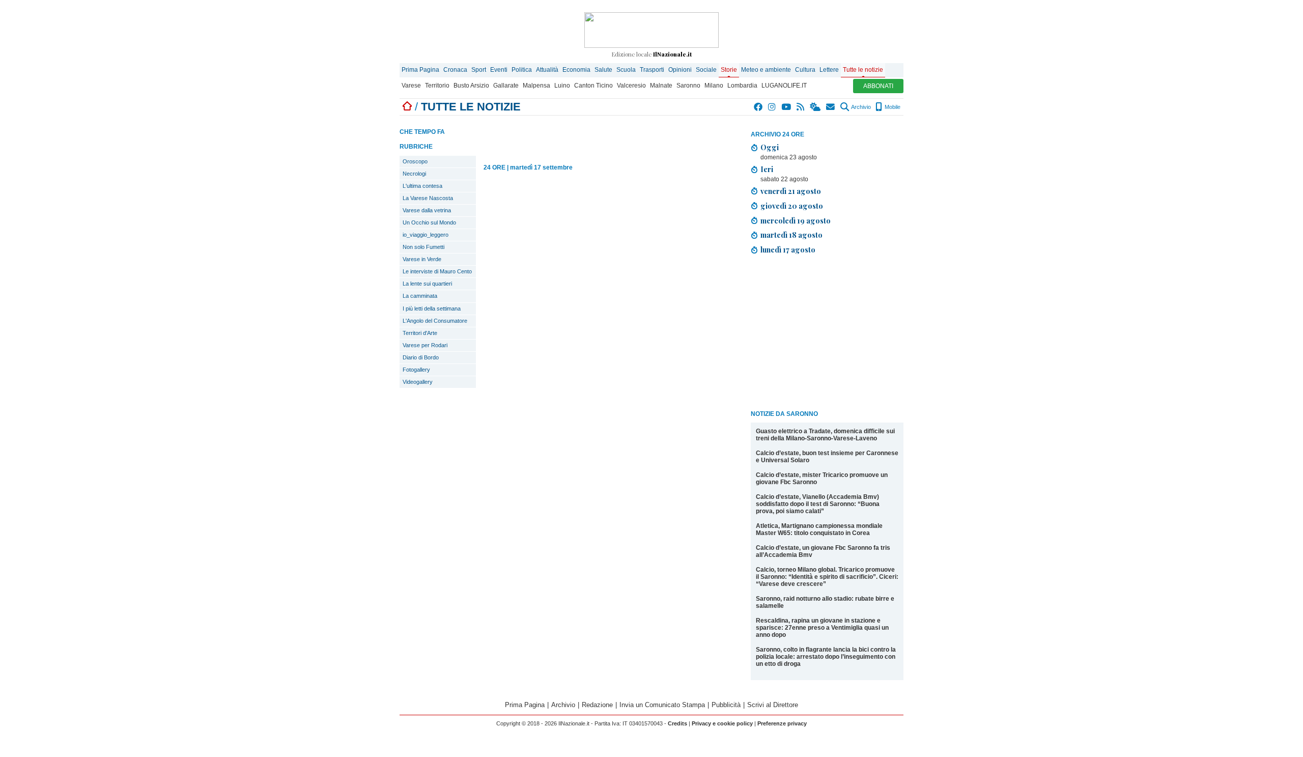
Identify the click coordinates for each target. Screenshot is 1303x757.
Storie (729, 69)
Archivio (860, 107)
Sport (478, 69)
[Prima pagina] (407, 106)
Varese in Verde (422, 259)
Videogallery (418, 382)
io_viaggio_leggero (425, 235)
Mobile (891, 107)
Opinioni (680, 69)
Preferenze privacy (782, 723)
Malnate (661, 85)
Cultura (805, 69)
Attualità (547, 69)
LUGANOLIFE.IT (784, 85)
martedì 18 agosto (791, 235)
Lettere (829, 69)
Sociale (706, 69)
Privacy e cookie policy (722, 723)
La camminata (420, 296)
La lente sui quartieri (427, 284)
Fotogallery (416, 370)
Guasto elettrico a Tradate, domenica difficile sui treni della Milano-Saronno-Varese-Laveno (825, 435)
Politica (522, 69)
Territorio (437, 85)
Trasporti (652, 69)
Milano (713, 85)
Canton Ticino (593, 85)
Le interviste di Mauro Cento (437, 271)
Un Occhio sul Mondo (429, 222)
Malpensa (536, 85)
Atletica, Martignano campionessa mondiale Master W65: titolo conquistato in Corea (819, 529)
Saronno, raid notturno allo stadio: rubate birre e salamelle (825, 602)
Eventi (498, 69)
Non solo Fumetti (423, 247)
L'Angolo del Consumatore (435, 321)
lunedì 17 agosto (787, 249)
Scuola (626, 69)
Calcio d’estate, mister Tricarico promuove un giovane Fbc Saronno (822, 478)
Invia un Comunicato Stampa (662, 705)
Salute (603, 69)
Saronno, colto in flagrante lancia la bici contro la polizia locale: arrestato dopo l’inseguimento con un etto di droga (826, 656)
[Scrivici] (831, 107)
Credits (677, 723)
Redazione (597, 705)
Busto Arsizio (471, 85)
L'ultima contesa (422, 186)
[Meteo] (816, 107)
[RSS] (801, 107)
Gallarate (506, 85)
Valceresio (631, 85)
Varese (411, 85)
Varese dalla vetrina (427, 210)
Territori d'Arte (420, 333)
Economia (576, 69)
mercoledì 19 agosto (795, 220)
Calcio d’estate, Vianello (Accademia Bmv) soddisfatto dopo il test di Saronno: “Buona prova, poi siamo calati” (818, 504)
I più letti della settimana (432, 308)
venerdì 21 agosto (790, 191)
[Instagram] (772, 107)
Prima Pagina (420, 69)
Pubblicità (726, 705)
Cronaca (455, 69)
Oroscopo (415, 161)
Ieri (766, 169)
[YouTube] (786, 107)
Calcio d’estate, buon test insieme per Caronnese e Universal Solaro (827, 457)
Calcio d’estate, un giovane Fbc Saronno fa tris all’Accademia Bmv (823, 551)
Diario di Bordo (421, 357)
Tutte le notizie (863, 69)
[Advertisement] (827, 334)
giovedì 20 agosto (791, 206)
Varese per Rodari (425, 345)
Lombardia (742, 85)
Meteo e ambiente (766, 69)
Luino (562, 85)
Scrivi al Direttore (772, 705)
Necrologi (414, 174)
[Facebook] (758, 107)
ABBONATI (878, 86)
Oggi (769, 147)
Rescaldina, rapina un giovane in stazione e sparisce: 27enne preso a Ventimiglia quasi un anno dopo (822, 627)
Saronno (688, 85)
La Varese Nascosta (428, 198)
